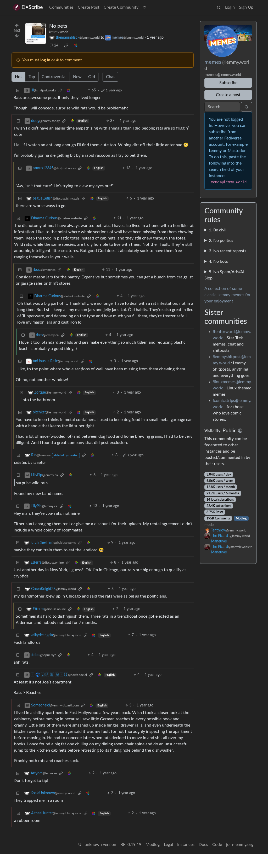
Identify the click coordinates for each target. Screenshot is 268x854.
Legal (168, 845)
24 (56, 45)
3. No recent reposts (227, 251)
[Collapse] (18, 90)
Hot (18, 77)
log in (45, 60)
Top (32, 77)
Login (230, 7)
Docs (203, 845)
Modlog (241, 518)
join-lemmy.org (239, 845)
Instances (185, 845)
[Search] (219, 7)
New (77, 77)
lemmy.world (58, 32)
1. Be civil (217, 230)
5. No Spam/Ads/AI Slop (224, 275)
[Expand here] (35, 33)
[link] (66, 45)
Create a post (228, 95)
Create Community (121, 7)
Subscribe (228, 83)
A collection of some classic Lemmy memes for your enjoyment (227, 294)
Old (91, 77)
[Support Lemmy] (144, 7)
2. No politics (221, 240)
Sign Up (246, 7)
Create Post (88, 7)
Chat (110, 77)
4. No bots (218, 261)
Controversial (54, 77)
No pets (58, 26)
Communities (61, 7)
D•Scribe (32, 7)
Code (217, 845)
